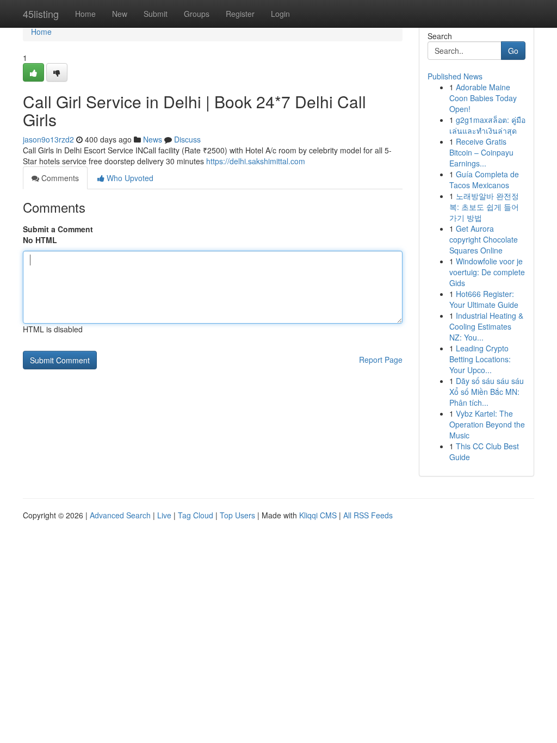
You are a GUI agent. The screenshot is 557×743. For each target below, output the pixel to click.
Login (280, 13)
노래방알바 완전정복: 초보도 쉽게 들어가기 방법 (484, 206)
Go (513, 50)
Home (85, 13)
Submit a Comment (58, 229)
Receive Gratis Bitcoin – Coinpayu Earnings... (481, 152)
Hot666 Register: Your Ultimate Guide (483, 299)
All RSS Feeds (368, 515)
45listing (41, 14)
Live (164, 515)
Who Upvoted (128, 177)
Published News (455, 76)
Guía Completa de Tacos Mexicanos (484, 179)
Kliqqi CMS (318, 515)
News (152, 139)
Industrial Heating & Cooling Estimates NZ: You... (486, 326)
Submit (156, 13)
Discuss (187, 139)
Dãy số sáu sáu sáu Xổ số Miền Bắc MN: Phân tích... (486, 391)
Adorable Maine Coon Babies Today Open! (483, 98)
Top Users (237, 515)
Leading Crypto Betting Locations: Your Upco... (480, 359)
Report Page (381, 359)
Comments (59, 177)
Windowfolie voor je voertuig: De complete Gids (487, 272)
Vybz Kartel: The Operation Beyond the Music (487, 424)
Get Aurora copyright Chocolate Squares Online (483, 239)
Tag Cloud (195, 515)
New (119, 13)
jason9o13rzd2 (48, 139)
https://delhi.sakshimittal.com (255, 161)
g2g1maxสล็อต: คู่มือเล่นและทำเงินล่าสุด (487, 125)
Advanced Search (120, 515)
